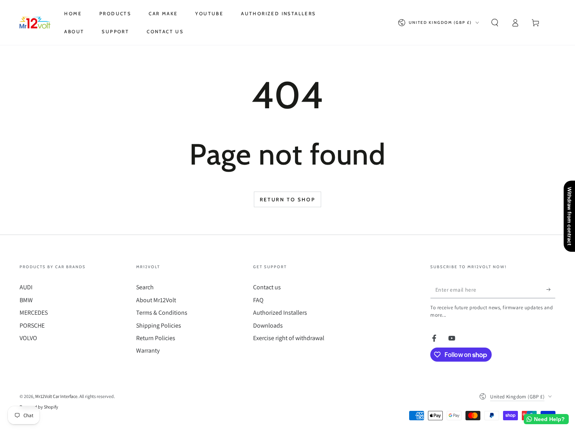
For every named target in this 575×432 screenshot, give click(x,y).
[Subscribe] (550, 289)
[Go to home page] (35, 23)
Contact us (267, 287)
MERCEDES (34, 312)
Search (145, 287)
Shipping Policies (158, 325)
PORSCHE (32, 325)
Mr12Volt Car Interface (56, 396)
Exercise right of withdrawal (288, 338)
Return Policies (155, 338)
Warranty (148, 350)
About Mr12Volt (156, 300)
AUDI (26, 287)
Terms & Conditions (161, 312)
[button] (495, 22)
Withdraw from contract (569, 216)
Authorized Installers (280, 312)
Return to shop (287, 199)
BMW (26, 300)
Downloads (268, 325)
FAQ (258, 300)
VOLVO (28, 338)
